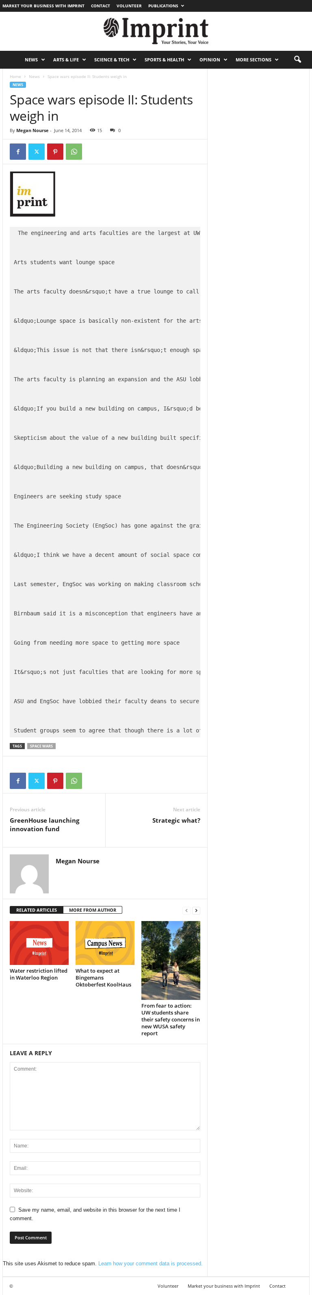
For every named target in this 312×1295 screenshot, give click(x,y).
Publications (163, 6)
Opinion (209, 59)
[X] (36, 151)
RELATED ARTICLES (36, 910)
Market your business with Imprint (43, 6)
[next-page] (196, 910)
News (31, 59)
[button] (297, 60)
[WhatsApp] (74, 151)
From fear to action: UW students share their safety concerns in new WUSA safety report (170, 1019)
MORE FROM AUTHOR (92, 910)
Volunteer (129, 6)
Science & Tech (111, 59)
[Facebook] (18, 151)
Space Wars (41, 746)
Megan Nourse (32, 130)
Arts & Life (66, 59)
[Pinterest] (55, 151)
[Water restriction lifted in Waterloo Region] (39, 943)
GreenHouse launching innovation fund (44, 824)
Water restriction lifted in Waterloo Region (38, 974)
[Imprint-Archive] (156, 31)
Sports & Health (164, 59)
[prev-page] (186, 910)
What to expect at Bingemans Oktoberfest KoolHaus (103, 977)
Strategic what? (176, 820)
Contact (100, 6)
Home (15, 76)
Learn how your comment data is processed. (150, 1263)
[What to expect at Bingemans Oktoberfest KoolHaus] (105, 943)
